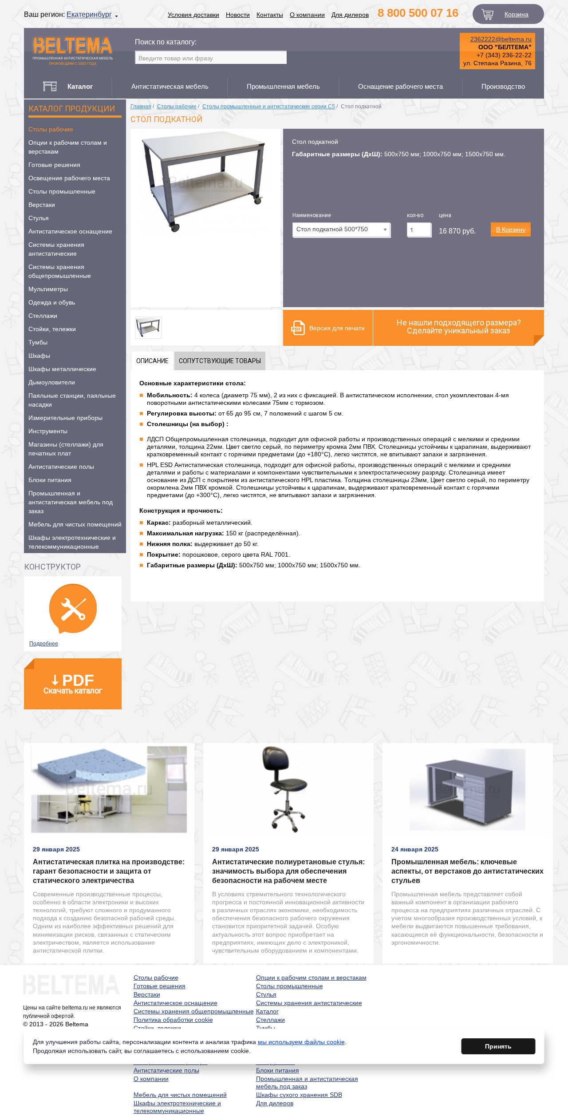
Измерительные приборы (65, 417)
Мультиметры (48, 289)
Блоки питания (49, 479)
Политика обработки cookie (173, 1019)
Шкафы (39, 355)
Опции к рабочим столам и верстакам (67, 147)
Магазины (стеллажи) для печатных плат (65, 449)
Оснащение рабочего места (400, 86)
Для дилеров (350, 14)
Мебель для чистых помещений (75, 524)
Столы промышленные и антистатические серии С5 (268, 106)
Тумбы (37, 342)
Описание (152, 360)
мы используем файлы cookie (301, 1041)
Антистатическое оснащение (70, 231)
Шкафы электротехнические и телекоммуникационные (72, 542)
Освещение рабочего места (69, 178)
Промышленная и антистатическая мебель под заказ (70, 502)
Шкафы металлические (62, 368)
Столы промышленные (61, 191)
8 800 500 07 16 (418, 13)
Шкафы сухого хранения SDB (299, 1094)
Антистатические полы (61, 466)
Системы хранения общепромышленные (59, 271)
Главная (140, 106)
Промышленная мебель (283, 86)
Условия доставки (193, 14)
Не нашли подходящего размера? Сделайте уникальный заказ (459, 326)
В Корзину (510, 229)
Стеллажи (42, 315)
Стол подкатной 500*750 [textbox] (332, 229)
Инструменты (47, 431)
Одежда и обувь (51, 302)
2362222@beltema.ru (501, 39)
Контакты (269, 14)
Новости (238, 14)
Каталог (267, 1011)
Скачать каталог (72, 683)
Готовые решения (54, 164)
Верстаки (41, 204)
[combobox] (341, 229)
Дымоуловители (51, 382)
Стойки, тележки (52, 328)
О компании (307, 14)
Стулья (38, 218)
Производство (503, 86)
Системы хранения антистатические (56, 249)
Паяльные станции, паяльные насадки (72, 400)
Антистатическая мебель (170, 86)
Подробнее (43, 644)
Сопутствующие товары (220, 360)
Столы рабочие (50, 129)
